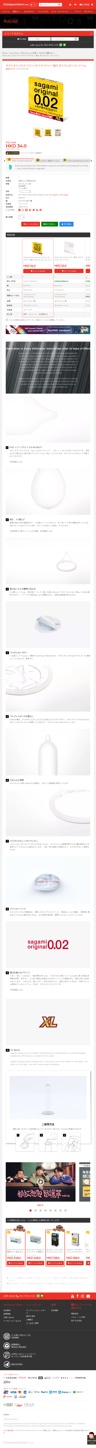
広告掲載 (54, 1310)
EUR (13, 149)
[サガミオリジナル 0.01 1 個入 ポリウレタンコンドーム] (69, 248)
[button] (86, 1181)
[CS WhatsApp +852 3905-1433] (60, 44)
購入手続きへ (50, 224)
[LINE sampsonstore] (64, 44)
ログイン (18, 33)
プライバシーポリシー (11, 1419)
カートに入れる (32, 224)
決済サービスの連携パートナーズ (15, 1388)
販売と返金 (30, 1316)
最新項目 (74, 1313)
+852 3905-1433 (50, 45)
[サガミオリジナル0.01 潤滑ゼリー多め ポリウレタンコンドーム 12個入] (15, 1239)
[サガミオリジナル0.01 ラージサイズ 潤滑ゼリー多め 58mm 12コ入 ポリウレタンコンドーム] (35, 1239)
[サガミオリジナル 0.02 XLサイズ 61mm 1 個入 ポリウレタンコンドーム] (38, 248)
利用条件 (7, 1415)
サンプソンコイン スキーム (36, 1311)
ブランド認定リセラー (11, 1374)
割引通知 (67, 224)
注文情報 (85, 4)
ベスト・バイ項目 (78, 1317)
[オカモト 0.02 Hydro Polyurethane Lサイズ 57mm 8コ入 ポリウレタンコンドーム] (55, 1239)
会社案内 (7, 1310)
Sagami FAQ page (60, 195)
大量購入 (29, 1319)
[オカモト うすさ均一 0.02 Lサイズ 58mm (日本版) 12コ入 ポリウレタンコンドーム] (75, 1239)
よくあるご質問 (32, 1323)
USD (8, 149)
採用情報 (7, 1314)
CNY (17, 149)
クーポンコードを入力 (12, 1321)
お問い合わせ (9, 1317)
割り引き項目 (76, 1320)
